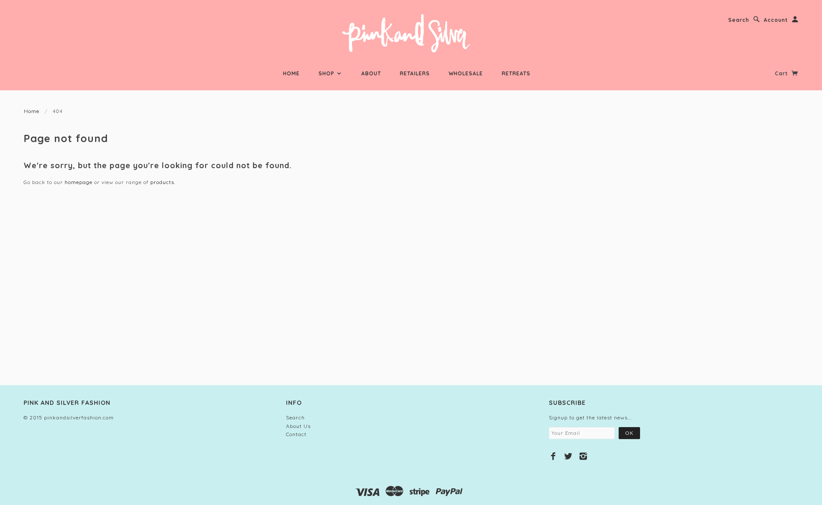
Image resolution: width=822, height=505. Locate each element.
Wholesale (466, 73)
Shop (327, 73)
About (371, 73)
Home (291, 73)
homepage (78, 182)
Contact (296, 434)
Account (776, 20)
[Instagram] (583, 456)
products (162, 182)
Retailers (415, 73)
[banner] (411, 34)
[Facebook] (553, 456)
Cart (782, 73)
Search (738, 20)
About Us (298, 426)
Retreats (516, 73)
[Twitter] (568, 456)
